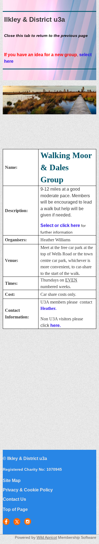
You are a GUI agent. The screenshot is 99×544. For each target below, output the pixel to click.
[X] (16, 521)
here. (55, 325)
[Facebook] (6, 521)
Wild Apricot (47, 537)
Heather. (48, 308)
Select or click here (60, 225)
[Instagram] (27, 521)
